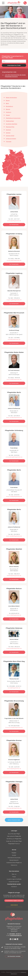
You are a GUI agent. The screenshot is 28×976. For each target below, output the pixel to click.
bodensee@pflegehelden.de (14, 648)
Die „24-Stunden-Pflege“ (14, 833)
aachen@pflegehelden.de (14, 220)
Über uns (14, 874)
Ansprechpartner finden (14, 65)
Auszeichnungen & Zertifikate (14, 879)
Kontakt (14, 855)
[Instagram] (13, 939)
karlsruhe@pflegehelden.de (14, 379)
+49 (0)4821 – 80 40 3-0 (15, 934)
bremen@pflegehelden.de (14, 768)
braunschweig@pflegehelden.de (14, 727)
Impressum (14, 886)
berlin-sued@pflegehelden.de (14, 496)
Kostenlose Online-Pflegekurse (14, 862)
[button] (14, 820)
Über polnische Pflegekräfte (14, 836)
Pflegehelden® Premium (14, 843)
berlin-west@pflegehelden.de (14, 417)
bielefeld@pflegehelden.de (14, 575)
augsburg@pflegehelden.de (14, 299)
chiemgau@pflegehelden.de (14, 808)
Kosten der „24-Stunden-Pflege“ (14, 841)
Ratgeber (14, 852)
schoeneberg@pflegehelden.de (14, 457)
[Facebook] (10, 939)
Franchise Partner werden (14, 884)
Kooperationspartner (14, 881)
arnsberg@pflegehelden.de (14, 260)
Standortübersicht (14, 860)
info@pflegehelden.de (16, 935)
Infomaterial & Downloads (14, 857)
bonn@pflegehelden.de (14, 688)
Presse (14, 876)
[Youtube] (15, 939)
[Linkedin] (17, 939)
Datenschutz (14, 865)
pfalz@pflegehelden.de (14, 339)
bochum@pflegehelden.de (14, 615)
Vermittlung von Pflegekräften (14, 838)
